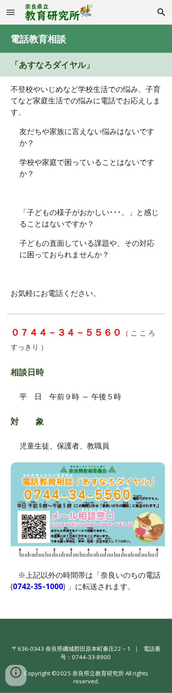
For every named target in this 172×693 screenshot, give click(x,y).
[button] (10, 12)
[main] (86, 38)
